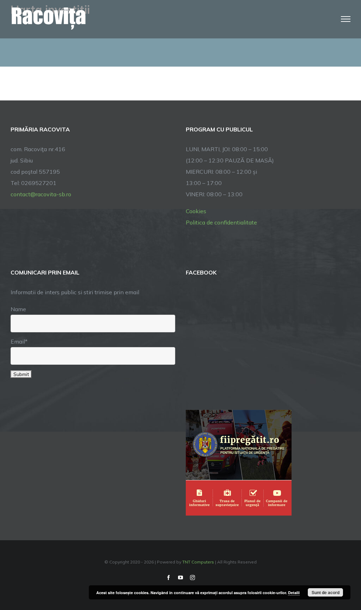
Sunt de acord (325, 592)
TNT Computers (198, 562)
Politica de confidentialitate (221, 222)
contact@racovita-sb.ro (41, 194)
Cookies (196, 211)
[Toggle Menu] (346, 19)
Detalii (294, 592)
